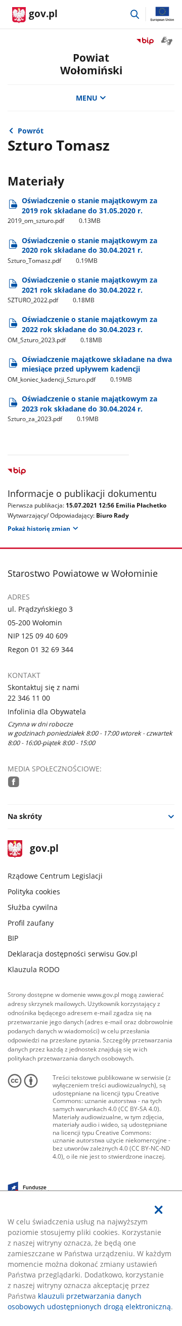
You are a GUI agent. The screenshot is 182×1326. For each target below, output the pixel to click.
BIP (13, 938)
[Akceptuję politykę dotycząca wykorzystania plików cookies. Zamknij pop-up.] (158, 1209)
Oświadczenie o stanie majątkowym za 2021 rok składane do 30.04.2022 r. (82, 289)
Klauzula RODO (34, 969)
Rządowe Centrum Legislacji (55, 876)
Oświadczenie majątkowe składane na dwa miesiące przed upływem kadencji (90, 369)
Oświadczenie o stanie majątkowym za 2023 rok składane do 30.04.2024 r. (82, 408)
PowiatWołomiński (91, 64)
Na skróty (25, 816)
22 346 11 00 (29, 698)
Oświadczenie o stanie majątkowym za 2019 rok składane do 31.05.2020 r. (82, 210)
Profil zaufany (31, 923)
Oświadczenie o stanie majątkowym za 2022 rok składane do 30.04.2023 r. (82, 329)
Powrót (30, 130)
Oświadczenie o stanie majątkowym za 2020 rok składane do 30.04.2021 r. (82, 250)
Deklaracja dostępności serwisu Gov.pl (73, 953)
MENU (87, 98)
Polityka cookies (34, 891)
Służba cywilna (33, 907)
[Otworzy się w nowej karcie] (14, 782)
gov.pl (43, 849)
